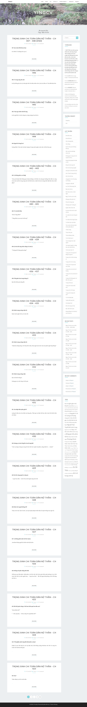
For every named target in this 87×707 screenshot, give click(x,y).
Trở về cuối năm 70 (70, 250)
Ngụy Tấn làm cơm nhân (71, 196)
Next (40, 696)
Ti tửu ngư (71, 448)
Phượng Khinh (71, 439)
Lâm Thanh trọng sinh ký (71, 173)
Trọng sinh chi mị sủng (71, 261)
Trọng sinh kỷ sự (69, 282)
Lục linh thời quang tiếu (71, 186)
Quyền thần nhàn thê (70, 207)
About (46, 1)
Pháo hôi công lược (70, 202)
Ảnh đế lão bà (69, 138)
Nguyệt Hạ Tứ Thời (68, 429)
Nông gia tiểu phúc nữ (70, 199)
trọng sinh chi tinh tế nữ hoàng (71, 455)
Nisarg (55, 704)
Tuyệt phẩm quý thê (70, 300)
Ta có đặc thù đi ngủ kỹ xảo (71, 219)
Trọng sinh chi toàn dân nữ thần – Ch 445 (34, 103)
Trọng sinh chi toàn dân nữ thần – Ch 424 (34, 633)
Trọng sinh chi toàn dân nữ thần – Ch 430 (34, 435)
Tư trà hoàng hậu (69, 297)
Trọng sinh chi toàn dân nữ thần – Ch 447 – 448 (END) (34, 39)
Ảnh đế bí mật (69, 135)
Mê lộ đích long (72, 427)
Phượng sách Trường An (71, 204)
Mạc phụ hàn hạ (69, 189)
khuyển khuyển (68, 411)
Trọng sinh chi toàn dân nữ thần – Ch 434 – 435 (34, 302)
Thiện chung (68, 229)
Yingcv (10, 1)
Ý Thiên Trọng (70, 470)
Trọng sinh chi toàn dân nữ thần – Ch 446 (34, 71)
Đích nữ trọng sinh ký (70, 305)
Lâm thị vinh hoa (69, 176)
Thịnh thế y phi (69, 232)
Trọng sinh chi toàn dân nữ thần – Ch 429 (34, 467)
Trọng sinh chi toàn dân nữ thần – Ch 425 (34, 598)
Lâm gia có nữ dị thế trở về (71, 170)
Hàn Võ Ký (70, 407)
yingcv (35, 43)
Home (42, 1)
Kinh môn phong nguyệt (71, 167)
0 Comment (41, 43)
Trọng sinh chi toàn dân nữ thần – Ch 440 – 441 (34, 203)
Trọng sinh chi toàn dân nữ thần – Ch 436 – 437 (34, 270)
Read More (34, 58)
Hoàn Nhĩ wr (71, 406)
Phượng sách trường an (69, 441)
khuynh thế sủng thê (74, 409)
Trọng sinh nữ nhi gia (70, 290)
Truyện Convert (63, 1)
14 (37, 696)
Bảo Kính (67, 403)
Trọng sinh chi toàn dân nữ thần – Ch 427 (34, 530)
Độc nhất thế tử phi (70, 308)
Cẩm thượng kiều (69, 141)
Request (77, 1)
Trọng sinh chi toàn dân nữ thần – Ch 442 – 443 (34, 167)
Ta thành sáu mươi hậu (71, 222)
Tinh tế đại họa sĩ (69, 238)
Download (71, 1)
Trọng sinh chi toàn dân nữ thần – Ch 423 (34, 667)
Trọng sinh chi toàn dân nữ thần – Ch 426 (34, 562)
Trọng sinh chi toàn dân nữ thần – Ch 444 (34, 135)
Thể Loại (55, 1)
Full (66, 123)
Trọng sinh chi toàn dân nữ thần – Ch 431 (34, 401)
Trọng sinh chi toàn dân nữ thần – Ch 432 (34, 365)
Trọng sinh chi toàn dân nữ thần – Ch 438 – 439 (34, 238)
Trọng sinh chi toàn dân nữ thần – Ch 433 (34, 334)
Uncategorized (69, 303)
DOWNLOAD (70, 80)
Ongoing (67, 120)
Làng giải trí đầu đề (70, 183)
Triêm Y (74, 448)
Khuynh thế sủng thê (70, 165)
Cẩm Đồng (68, 144)
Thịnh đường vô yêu (70, 235)
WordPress (46, 704)
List (50, 1)
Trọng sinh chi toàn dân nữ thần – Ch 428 (34, 498)
